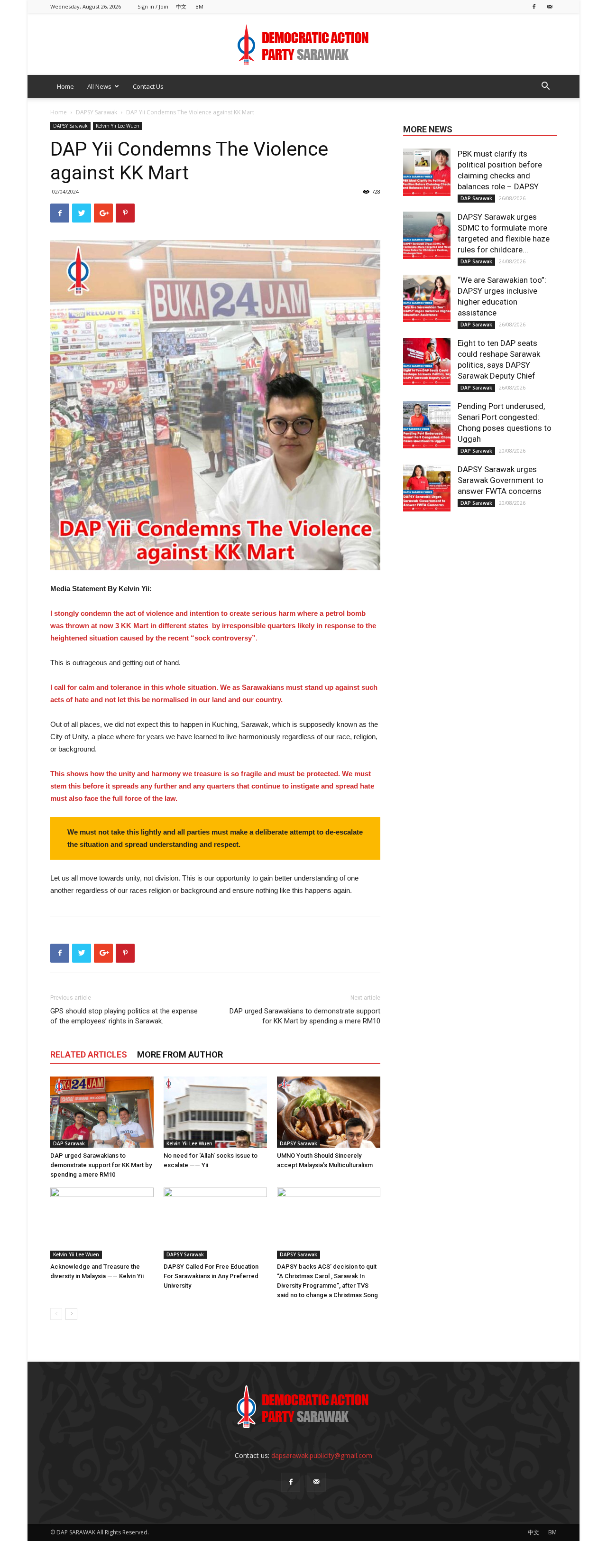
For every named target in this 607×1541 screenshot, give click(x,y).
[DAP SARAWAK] (303, 44)
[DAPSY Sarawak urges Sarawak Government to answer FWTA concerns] (427, 487)
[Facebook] (534, 6)
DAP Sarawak (69, 1143)
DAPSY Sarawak (96, 112)
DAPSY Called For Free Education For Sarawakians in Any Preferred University (211, 1276)
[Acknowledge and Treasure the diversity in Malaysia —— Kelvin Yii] (102, 1223)
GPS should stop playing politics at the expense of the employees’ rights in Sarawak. (124, 1016)
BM (199, 6)
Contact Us (148, 86)
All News (99, 86)
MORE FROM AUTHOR (180, 1054)
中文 (181, 6)
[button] (545, 87)
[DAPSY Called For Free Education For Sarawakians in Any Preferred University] (215, 1223)
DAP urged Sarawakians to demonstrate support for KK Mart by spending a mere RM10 (305, 1016)
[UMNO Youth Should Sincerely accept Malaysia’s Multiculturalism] (328, 1112)
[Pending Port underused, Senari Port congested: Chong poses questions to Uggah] (427, 424)
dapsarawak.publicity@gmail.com (321, 1455)
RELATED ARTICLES (88, 1054)
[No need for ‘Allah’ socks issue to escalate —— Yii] (215, 1112)
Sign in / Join (153, 6)
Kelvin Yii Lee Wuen (117, 125)
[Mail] (550, 6)
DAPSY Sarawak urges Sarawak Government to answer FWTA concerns (500, 480)
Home (65, 86)
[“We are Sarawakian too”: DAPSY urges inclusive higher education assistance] (427, 298)
